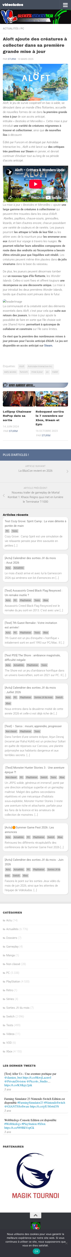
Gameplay (12, 946)
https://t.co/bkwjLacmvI (37, 1077)
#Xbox (41, 1124)
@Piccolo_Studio (37, 1081)
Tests (14, 531)
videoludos (12, 5)
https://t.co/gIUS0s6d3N (44, 1106)
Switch (59, 697)
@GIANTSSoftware (16, 1106)
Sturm (12, 59)
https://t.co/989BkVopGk (19, 1128)
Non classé (11, 731)
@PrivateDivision (15, 1081)
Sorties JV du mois (43, 697)
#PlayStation (29, 1124)
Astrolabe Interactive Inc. (40, 366)
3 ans (7, 1089)
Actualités (11, 28)
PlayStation (25, 600)
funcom (24, 372)
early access (10, 372)
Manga (10, 955)
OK (36, 1251)
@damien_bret (13, 1077)
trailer (55, 372)
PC (22, 28)
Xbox (45, 600)
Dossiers (11, 938)
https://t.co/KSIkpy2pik (18, 1085)
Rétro (9, 990)
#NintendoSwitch (54, 1102)
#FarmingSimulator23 (30, 1102)
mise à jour (37, 372)
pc (47, 372)
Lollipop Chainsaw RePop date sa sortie (17, 416)
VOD (9, 1042)
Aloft (21, 366)
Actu (8, 568)
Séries (10, 999)
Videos (10, 1034)
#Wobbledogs (12, 1124)
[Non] (66, 1243)
